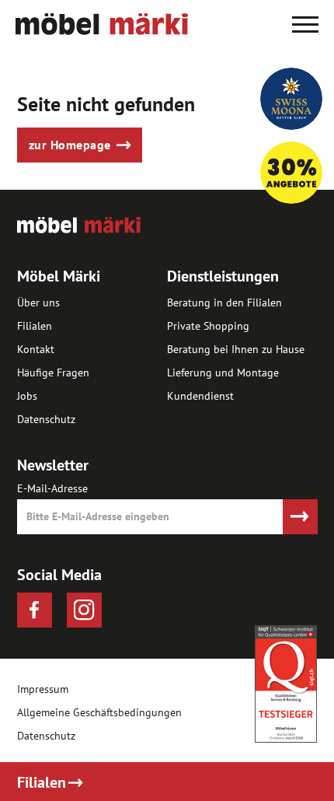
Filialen (34, 326)
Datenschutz (46, 419)
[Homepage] (102, 30)
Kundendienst (200, 396)
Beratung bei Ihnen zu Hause (235, 349)
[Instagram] (84, 610)
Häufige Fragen (53, 373)
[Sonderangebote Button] (291, 173)
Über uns (38, 303)
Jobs (27, 396)
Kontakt (35, 349)
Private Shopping (208, 326)
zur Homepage (70, 144)
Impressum (42, 689)
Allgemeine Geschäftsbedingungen (99, 713)
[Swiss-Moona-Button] (291, 99)
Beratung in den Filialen (224, 303)
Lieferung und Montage (223, 373)
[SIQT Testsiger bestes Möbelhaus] (286, 684)
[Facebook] (34, 610)
